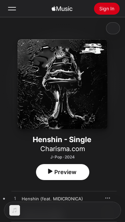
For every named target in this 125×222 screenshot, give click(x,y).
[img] (62, 9)
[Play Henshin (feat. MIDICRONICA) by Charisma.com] (15, 199)
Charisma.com (62, 149)
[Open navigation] (12, 8)
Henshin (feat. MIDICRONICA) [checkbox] (52, 198)
